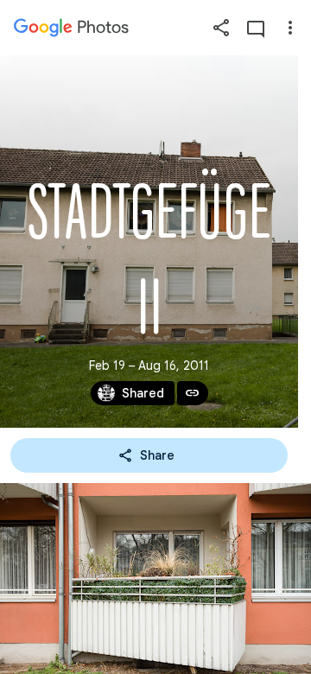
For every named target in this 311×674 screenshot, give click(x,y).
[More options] (290, 27)
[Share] (221, 27)
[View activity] (255, 27)
